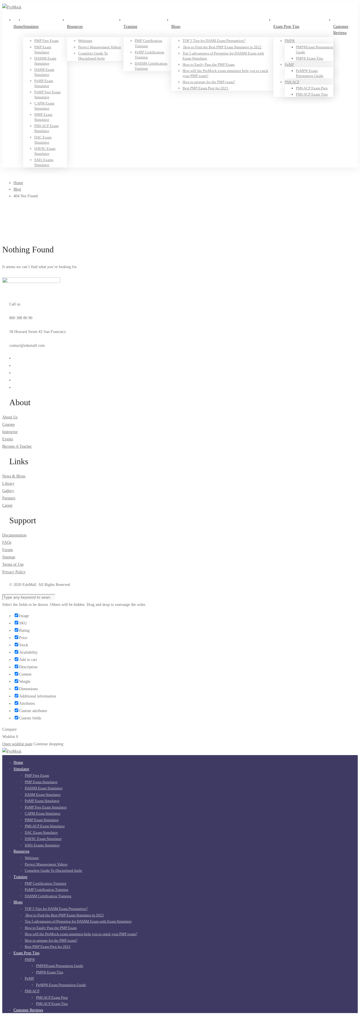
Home (18, 183)
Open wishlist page (17, 744)
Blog (17, 189)
